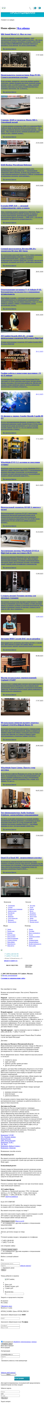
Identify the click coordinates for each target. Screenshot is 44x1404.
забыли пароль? (25, 1265)
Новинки (9, 933)
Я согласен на (20, 1342)
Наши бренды (11, 944)
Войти (3, 1270)
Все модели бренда (9, 49)
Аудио (31, 907)
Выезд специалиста (34, 933)
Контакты (11, 920)
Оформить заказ (6, 1306)
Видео (31, 911)
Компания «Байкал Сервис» (10, 1146)
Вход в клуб (20, 1221)
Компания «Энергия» (8, 1148)
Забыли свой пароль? (8, 1372)
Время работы (12, 922)
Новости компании (12, 938)
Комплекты (33, 914)
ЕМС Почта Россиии (8, 1140)
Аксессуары (33, 916)
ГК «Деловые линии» (8, 1137)
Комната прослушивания (15, 909)
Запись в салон (12, 911)
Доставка (31, 931)
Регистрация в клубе (8, 1221)
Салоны (10, 907)
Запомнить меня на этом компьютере (14, 1360)
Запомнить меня (8, 1268)
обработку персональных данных (25, 1342)
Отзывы (10, 914)
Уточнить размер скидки (9, 1249)
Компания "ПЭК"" (7, 1142)
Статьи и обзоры (12, 940)
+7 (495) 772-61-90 (11, 956)
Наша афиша (11, 942)
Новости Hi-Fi (11, 936)
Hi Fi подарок (11, 934)
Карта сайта (32, 945)
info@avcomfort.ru (10, 961)
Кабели (32, 909)
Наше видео (10, 945)
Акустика (32, 905)
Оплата (31, 929)
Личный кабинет (33, 942)
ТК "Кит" (4, 1144)
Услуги (31, 934)
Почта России (6, 1139)
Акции (31, 918)
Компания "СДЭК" (7, 1135)
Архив (31, 938)
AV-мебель (33, 913)
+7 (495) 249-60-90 (11, 954)
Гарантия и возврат (34, 936)
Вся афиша (23, 28)
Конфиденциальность (35, 944)
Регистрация (19, 1378)
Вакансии (11, 916)
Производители (34, 922)
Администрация (33, 940)
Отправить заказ (7, 1343)
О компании (11, 905)
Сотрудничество (13, 918)
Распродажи (33, 920)
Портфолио (11, 913)
